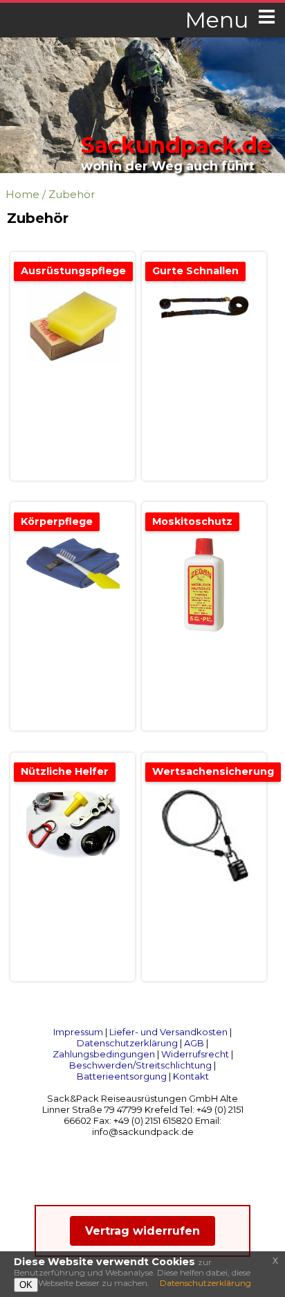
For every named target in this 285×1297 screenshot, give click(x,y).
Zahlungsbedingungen (104, 1053)
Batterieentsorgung (122, 1076)
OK (26, 1285)
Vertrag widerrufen (142, 1230)
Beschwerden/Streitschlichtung (140, 1065)
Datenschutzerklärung (127, 1042)
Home (22, 194)
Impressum (78, 1031)
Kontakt (191, 1076)
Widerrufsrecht (195, 1053)
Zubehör (71, 194)
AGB (194, 1042)
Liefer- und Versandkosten (168, 1031)
